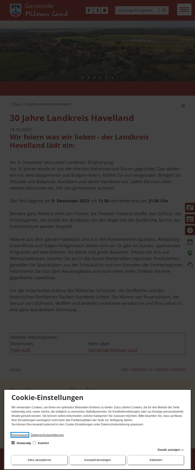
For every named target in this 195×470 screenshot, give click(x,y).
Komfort (43, 443)
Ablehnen (155, 460)
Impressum (19, 435)
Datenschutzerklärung (47, 435)
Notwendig (24, 443)
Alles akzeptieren (39, 460)
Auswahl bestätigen (97, 460)
